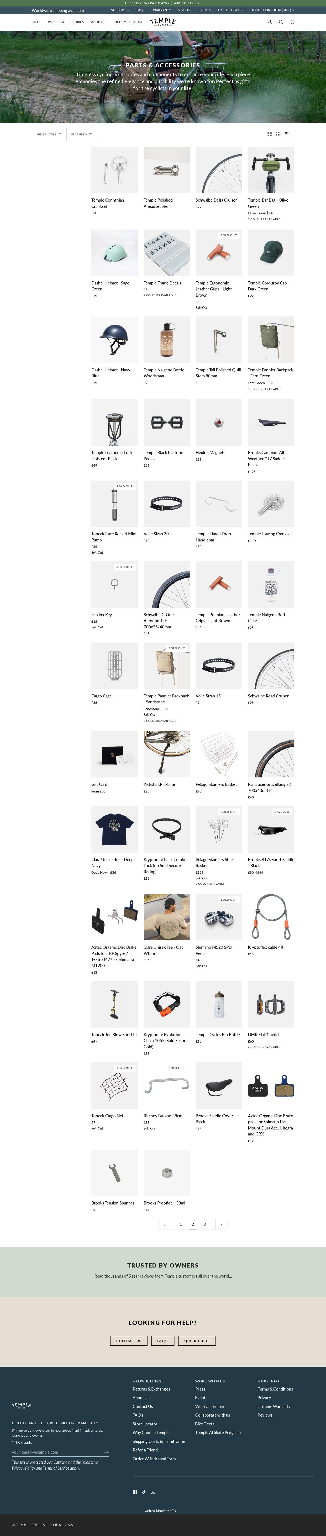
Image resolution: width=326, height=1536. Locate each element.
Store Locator (145, 1423)
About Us (141, 1397)
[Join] (102, 1452)
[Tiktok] (144, 1492)
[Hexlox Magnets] (219, 422)
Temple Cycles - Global (39, 1525)
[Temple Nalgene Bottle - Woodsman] (167, 339)
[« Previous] (164, 1224)
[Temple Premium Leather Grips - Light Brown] (219, 584)
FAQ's (162, 1341)
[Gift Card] (114, 754)
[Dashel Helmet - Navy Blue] (114, 339)
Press (200, 1388)
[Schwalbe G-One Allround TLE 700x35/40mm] (167, 584)
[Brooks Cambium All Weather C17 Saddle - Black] (271, 422)
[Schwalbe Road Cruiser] (271, 665)
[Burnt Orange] (251, 220)
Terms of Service (56, 1468)
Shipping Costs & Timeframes (159, 1441)
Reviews (265, 1415)
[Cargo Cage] (114, 665)
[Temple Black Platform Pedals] (167, 422)
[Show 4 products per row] (288, 134)
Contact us (129, 1341)
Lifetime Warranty (274, 1406)
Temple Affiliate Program (218, 1432)
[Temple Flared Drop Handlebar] (219, 504)
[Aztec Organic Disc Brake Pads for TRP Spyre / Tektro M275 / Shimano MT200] (114, 917)
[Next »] (221, 1224)
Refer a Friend (145, 1449)
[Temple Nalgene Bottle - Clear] (271, 584)
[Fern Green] (260, 390)
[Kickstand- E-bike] (167, 754)
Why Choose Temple (151, 1432)
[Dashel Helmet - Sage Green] (114, 253)
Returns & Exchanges (151, 1388)
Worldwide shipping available (58, 10)
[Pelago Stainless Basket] (219, 754)
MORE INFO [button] (268, 1381)
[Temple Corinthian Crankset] (114, 170)
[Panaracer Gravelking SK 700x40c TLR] (271, 754)
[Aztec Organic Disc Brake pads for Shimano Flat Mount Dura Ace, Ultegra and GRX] (271, 1085)
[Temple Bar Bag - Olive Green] (271, 170)
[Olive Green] (268, 220)
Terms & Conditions (275, 1388)
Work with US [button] (210, 1381)
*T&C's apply (21, 1442)
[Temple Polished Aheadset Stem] (167, 170)
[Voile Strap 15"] (219, 665)
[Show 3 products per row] (278, 134)
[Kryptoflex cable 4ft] (271, 917)
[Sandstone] (268, 390)
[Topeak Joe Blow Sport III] (114, 1004)
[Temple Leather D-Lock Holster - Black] (114, 422)
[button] (38, 22)
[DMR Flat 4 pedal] (271, 1004)
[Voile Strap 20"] (167, 504)
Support (118, 10)
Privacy (264, 1397)
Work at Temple (209, 1406)
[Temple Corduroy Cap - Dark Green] (271, 253)
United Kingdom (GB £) (271, 10)
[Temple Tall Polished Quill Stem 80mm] (219, 339)
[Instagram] (153, 1492)
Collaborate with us (212, 1415)
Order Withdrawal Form (154, 1458)
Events (201, 1397)
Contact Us (143, 1406)
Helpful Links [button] (147, 1381)
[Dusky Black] (260, 220)
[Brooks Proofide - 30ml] (167, 1173)
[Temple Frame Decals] (167, 253)
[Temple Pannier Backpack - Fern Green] (271, 339)
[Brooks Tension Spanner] (114, 1173)
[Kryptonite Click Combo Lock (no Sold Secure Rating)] (167, 829)
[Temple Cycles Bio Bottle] (219, 1004)
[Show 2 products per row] (269, 134)
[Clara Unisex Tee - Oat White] (167, 917)
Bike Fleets (205, 1423)
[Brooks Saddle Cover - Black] (219, 1085)
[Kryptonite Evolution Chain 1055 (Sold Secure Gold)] (167, 1004)
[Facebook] (135, 1492)
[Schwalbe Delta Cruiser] (219, 170)
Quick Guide (197, 1341)
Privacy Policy (23, 1468)
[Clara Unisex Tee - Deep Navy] (114, 829)
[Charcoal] (251, 390)
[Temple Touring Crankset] (271, 504)
